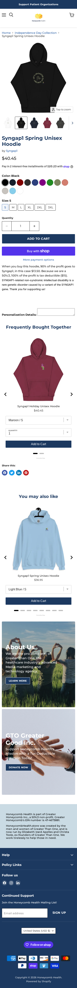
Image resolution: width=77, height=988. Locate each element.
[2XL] (40, 211)
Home (6, 32)
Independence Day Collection (36, 32)
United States (36, 930)
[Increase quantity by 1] (34, 226)
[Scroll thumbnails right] (72, 123)
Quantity (7, 218)
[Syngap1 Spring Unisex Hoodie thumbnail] (8, 123)
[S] (5, 211)
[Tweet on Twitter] (12, 473)
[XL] (30, 211)
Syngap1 (12, 151)
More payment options (38, 259)
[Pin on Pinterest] (26, 473)
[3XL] (51, 211)
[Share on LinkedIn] (19, 473)
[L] (21, 211)
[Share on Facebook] (4, 473)
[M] (13, 211)
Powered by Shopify (38, 981)
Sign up (59, 912)
